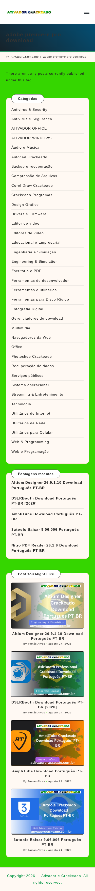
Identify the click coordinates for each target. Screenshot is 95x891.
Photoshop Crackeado (31, 356)
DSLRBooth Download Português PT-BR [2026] (43, 500)
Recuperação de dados (32, 366)
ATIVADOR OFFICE (29, 128)
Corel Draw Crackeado (32, 185)
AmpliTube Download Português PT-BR (46, 516)
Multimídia (20, 328)
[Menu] (86, 12)
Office (16, 347)
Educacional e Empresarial (36, 242)
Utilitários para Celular (32, 432)
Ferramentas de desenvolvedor (40, 281)
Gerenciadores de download (37, 318)
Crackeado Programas (31, 195)
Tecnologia (21, 404)
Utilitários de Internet (30, 413)
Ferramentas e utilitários (34, 290)
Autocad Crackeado (29, 157)
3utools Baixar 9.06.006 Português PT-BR (45, 532)
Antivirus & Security (29, 110)
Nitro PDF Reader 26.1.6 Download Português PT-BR (45, 547)
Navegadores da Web (31, 337)
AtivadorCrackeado (25, 56)
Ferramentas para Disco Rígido (40, 299)
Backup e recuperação (32, 166)
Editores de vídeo (27, 233)
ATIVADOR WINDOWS (31, 138)
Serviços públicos (27, 376)
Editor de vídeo (25, 223)
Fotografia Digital (27, 309)
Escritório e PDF (26, 271)
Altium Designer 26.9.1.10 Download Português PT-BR (46, 485)
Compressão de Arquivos (34, 176)
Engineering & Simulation (34, 261)
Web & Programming (30, 442)
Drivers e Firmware (29, 214)
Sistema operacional (30, 385)
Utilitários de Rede (28, 423)
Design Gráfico (25, 205)
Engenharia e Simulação (33, 252)
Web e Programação (30, 452)
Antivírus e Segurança (31, 119)
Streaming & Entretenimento (37, 394)
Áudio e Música (25, 147)
